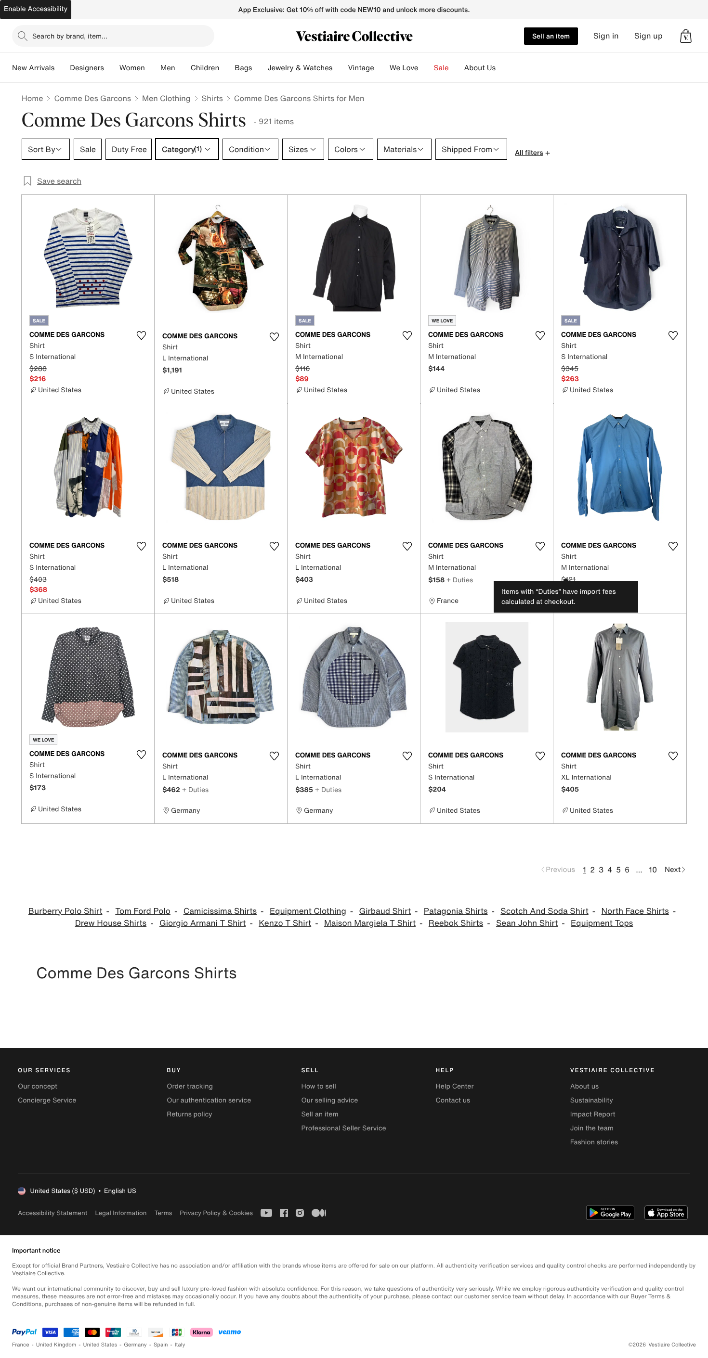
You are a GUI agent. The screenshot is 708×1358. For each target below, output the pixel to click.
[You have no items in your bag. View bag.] (686, 36)
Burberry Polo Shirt (65, 911)
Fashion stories (594, 1142)
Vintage (361, 68)
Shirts (212, 98)
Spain (161, 1344)
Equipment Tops (602, 923)
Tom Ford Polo (142, 911)
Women (132, 68)
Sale (441, 68)
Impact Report (593, 1114)
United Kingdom (56, 1344)
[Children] (227, 68)
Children (205, 68)
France (20, 1344)
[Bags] (259, 68)
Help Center (455, 1086)
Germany (135, 1344)
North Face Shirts (635, 911)
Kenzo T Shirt (285, 923)
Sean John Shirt (527, 923)
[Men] (183, 68)
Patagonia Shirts (456, 911)
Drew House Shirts (110, 923)
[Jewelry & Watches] (340, 68)
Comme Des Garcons (92, 98)
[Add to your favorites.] (141, 335)
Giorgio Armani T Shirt (202, 923)
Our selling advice (329, 1100)
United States (100, 1344)
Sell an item (551, 36)
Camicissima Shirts (220, 911)
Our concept (37, 1086)
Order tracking (190, 1086)
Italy (180, 1344)
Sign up (648, 36)
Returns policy (189, 1114)
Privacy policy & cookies (216, 1212)
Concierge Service (47, 1100)
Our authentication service (209, 1100)
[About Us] (503, 68)
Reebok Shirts (456, 923)
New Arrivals (33, 68)
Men (167, 68)
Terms (163, 1212)
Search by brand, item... (69, 36)
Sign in (606, 36)
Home (32, 98)
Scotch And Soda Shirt (544, 911)
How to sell (318, 1086)
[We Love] (426, 68)
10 (653, 869)
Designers (87, 68)
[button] (686, 36)
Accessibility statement (52, 1212)
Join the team (592, 1128)
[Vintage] (382, 68)
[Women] (153, 68)
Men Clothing (166, 98)
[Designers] (112, 68)
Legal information (120, 1212)
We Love (404, 68)
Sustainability (591, 1100)
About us (584, 1086)
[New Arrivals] (62, 68)
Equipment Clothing (308, 911)
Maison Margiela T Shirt (370, 923)
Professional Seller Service (343, 1128)
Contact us (453, 1100)
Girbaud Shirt (385, 911)
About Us (480, 68)
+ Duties (459, 580)
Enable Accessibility (35, 9)
